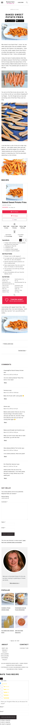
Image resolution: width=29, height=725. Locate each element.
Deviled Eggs (21, 350)
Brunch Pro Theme (15, 669)
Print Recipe (20, 20)
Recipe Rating (5, 496)
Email (3, 527)
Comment (4, 501)
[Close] (1, 679)
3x (25, 240)
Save (15, 219)
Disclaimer (5, 653)
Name (3, 522)
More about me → (14, 583)
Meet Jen (5, 648)
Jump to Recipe (11, 20)
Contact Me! (24, 648)
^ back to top (14, 640)
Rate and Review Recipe (8, 717)
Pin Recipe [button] (15, 215)
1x (20, 240)
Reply (5, 382)
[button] (2, 207)
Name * (2, 706)
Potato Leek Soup (8, 343)
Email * (2, 711)
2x (23, 240)
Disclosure (5, 655)
